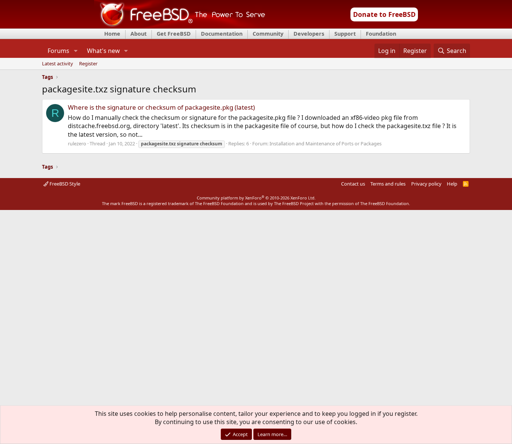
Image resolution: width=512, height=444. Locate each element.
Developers (308, 33)
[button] (75, 51)
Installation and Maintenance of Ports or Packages (325, 143)
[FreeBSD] (179, 26)
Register (88, 63)
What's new (103, 51)
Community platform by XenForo (256, 198)
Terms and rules (388, 183)
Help (452, 183)
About (138, 33)
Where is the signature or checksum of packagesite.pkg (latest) (161, 107)
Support (345, 33)
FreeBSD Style (64, 183)
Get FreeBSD (174, 33)
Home (112, 33)
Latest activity (57, 63)
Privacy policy (426, 183)
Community (268, 33)
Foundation (381, 33)
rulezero (77, 143)
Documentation (222, 33)
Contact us (353, 183)
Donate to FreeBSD (384, 14)
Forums (58, 51)
